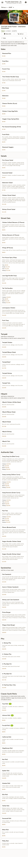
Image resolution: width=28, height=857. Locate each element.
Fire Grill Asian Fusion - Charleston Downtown (14, 2)
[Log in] (25, 2)
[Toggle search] (25, 38)
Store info (8, 34)
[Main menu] (2, 2)
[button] (14, 54)
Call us (21, 34)
